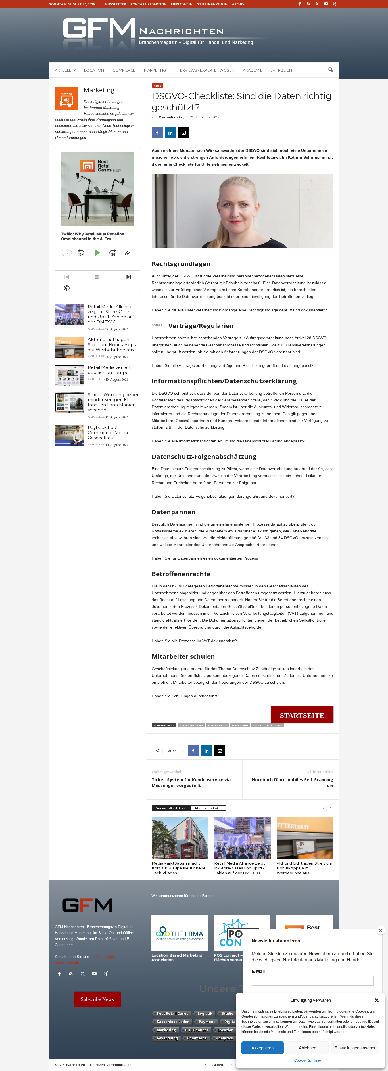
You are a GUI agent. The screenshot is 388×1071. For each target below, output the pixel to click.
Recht (257, 725)
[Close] (381, 930)
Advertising (167, 1038)
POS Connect (196, 1030)
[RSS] (308, 4)
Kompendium (217, 725)
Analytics (224, 1038)
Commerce (123, 70)
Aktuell (63, 70)
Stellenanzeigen (212, 4)
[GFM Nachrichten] (194, 35)
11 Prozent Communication (110, 1064)
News (157, 85)
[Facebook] (299, 4)
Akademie (252, 70)
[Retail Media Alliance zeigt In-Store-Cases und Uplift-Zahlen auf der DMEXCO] (242, 838)
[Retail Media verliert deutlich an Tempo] (69, 375)
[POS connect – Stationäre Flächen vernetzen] (242, 933)
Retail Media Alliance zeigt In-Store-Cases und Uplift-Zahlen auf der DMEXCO (239, 868)
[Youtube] (326, 4)
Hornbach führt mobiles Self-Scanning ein (292, 782)
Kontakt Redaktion (148, 4)
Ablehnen (307, 1047)
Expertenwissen (191, 725)
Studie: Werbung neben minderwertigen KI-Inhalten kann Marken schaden (114, 402)
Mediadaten (182, 4)
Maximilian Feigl (172, 117)
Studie (227, 1013)
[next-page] (330, 808)
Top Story (274, 725)
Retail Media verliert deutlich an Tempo (109, 370)
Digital (230, 1021)
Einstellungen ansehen (355, 1047)
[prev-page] (324, 808)
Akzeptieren (262, 1047)
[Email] (183, 132)
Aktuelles (96, 328)
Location (94, 70)
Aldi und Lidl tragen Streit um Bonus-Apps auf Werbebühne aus (304, 868)
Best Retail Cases (172, 1013)
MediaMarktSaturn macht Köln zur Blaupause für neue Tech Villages (179, 868)
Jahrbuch (281, 70)
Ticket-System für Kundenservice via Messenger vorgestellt (191, 782)
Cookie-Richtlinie (307, 1060)
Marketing (155, 70)
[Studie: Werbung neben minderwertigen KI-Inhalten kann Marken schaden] (69, 402)
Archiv (238, 4)
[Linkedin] (170, 132)
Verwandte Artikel (171, 808)
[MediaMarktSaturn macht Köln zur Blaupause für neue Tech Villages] (180, 838)
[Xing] (334, 4)
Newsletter (115, 4)
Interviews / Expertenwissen (204, 70)
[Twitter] (317, 4)
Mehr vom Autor (208, 808)
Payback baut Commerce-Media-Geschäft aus (109, 432)
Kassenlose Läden (173, 1021)
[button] (376, 1000)
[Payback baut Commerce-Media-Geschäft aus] (69, 435)
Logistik (205, 1013)
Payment (207, 1021)
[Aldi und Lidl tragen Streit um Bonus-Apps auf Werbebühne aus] (305, 838)
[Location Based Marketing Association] (179, 933)
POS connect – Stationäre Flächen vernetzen (239, 957)
